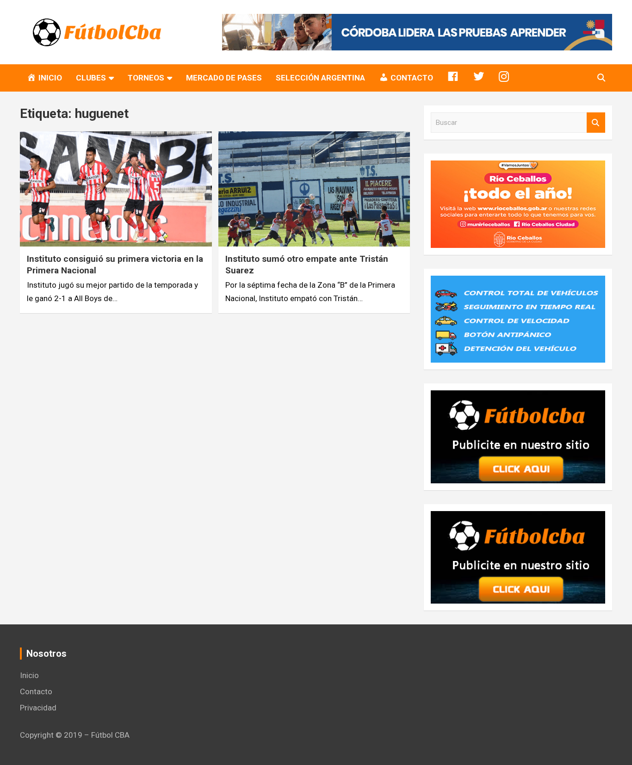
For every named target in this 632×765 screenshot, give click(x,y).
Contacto (36, 691)
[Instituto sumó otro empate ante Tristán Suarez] (313, 189)
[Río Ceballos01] (518, 167)
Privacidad (38, 707)
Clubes (91, 77)
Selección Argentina (320, 77)
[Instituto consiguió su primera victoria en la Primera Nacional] (115, 189)
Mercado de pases (224, 77)
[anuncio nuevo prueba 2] (518, 396)
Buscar (596, 122)
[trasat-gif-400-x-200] (518, 282)
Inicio (29, 675)
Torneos (146, 77)
